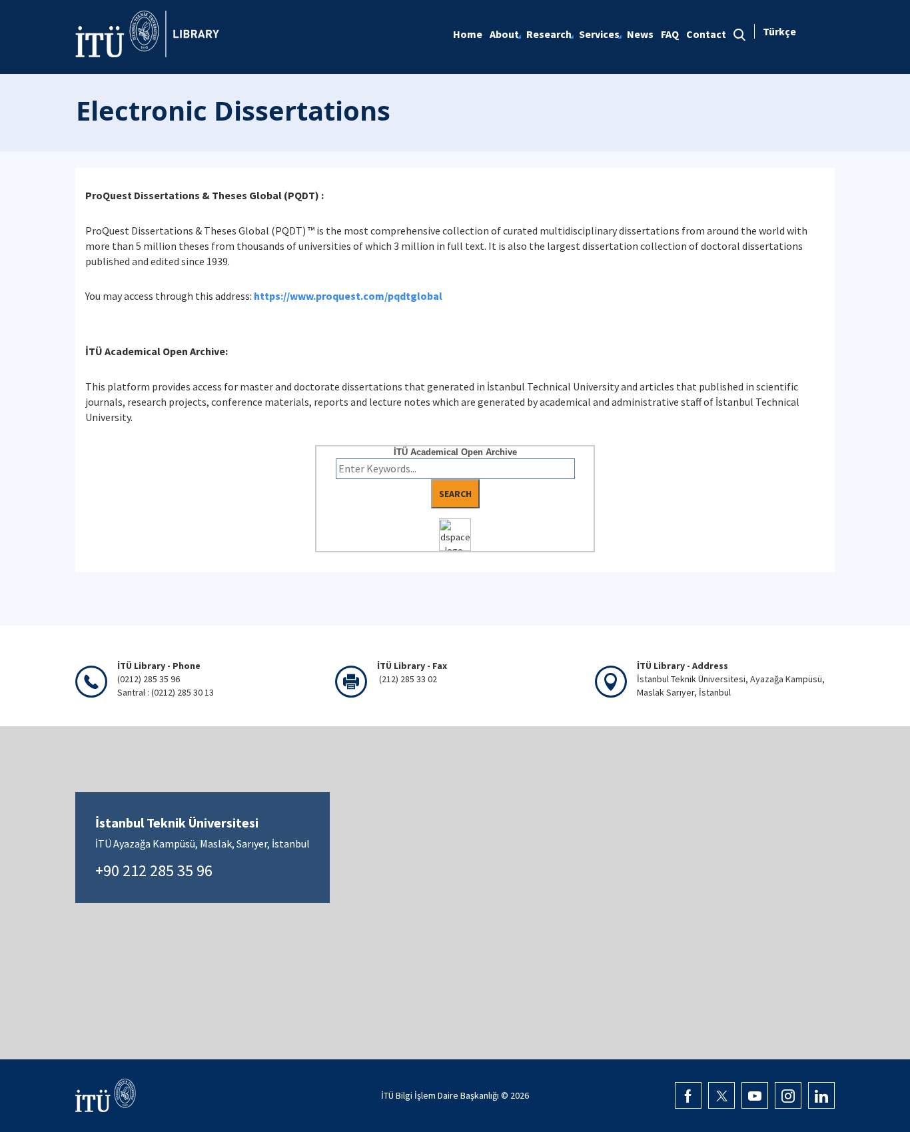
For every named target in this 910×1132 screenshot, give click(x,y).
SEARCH (455, 494)
